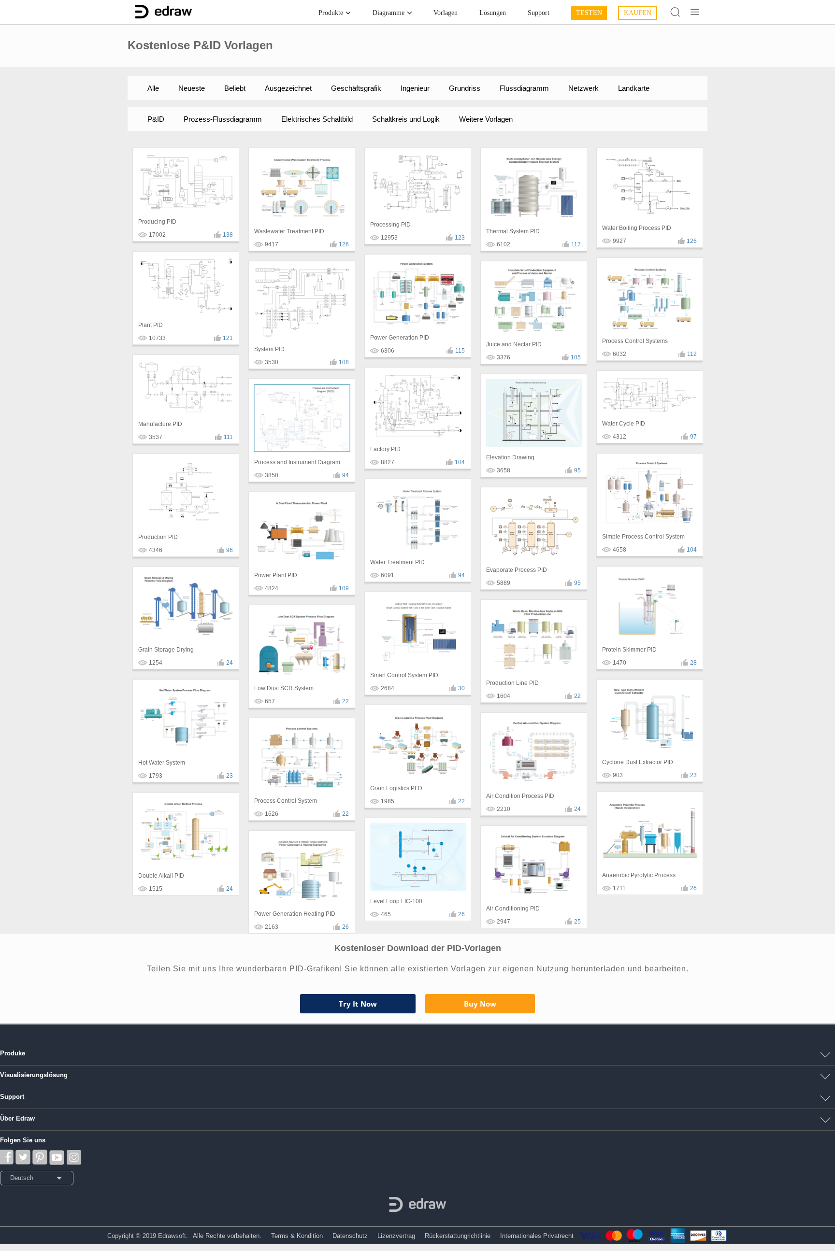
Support (538, 12)
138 (228, 234)
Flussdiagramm (524, 88)
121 (228, 338)
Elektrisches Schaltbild (317, 119)
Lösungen (492, 12)
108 (344, 362)
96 (229, 550)
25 (577, 921)
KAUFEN (637, 12)
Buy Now (480, 1004)
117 (576, 244)
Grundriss (464, 88)
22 (345, 701)
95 (577, 470)
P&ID (155, 119)
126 (344, 244)
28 (693, 662)
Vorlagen (445, 12)
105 (576, 357)
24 (229, 662)
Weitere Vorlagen (486, 119)
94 (345, 475)
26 (345, 927)
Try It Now (358, 1004)
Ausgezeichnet (288, 88)
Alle (153, 88)
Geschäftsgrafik (356, 88)
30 (461, 688)
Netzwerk (583, 88)
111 (228, 437)
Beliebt (234, 88)
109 (344, 588)
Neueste (191, 88)
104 (460, 462)
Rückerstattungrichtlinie (457, 1235)
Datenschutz (350, 1235)
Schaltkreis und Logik (406, 119)
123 (460, 237)
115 (460, 350)
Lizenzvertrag (396, 1235)
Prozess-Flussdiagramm (223, 119)
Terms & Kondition (297, 1235)
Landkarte (633, 88)
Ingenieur (415, 88)
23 (229, 775)
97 (693, 436)
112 (692, 354)
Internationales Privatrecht (537, 1235)
